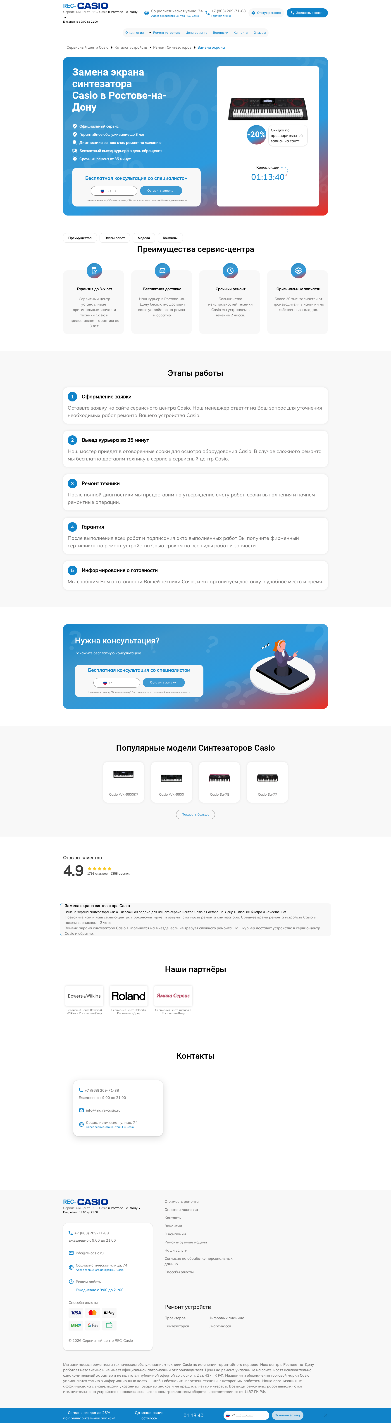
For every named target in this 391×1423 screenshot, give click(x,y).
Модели (144, 238)
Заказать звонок (309, 13)
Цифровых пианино (226, 1318)
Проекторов (175, 1318)
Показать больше (195, 814)
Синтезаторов (177, 1326)
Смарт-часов (219, 1326)
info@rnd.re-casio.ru (103, 1110)
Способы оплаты (179, 1272)
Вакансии (220, 33)
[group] (84, 1000)
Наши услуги (176, 1250)
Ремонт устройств (166, 33)
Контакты (241, 33)
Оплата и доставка (181, 1209)
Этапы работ (115, 238)
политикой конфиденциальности (169, 200)
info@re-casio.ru (90, 1253)
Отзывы (260, 33)
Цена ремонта (196, 33)
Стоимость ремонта (182, 1201)
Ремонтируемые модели (186, 1242)
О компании (134, 33)
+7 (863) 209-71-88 (228, 11)
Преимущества (80, 238)
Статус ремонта (269, 13)
